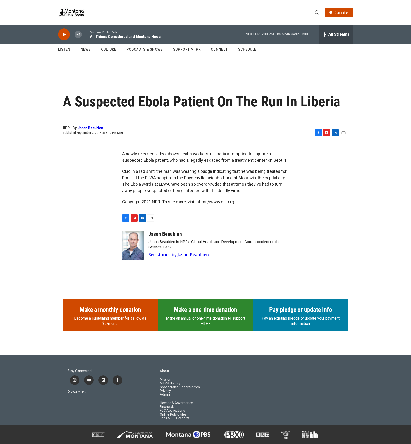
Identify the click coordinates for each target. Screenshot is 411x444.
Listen (64, 49)
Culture (108, 49)
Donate (340, 12)
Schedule (247, 49)
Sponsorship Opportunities (180, 387)
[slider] (86, 34)
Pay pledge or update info (300, 309)
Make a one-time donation (205, 309)
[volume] (78, 34)
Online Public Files (173, 414)
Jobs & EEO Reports (175, 418)
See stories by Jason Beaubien (178, 254)
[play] (64, 34)
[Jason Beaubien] (133, 245)
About (164, 371)
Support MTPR (187, 49)
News (86, 49)
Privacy (165, 391)
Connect (219, 49)
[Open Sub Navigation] (74, 49)
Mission (165, 379)
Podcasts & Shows (145, 49)
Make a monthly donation (110, 309)
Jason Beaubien (90, 127)
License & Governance (176, 403)
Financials (167, 407)
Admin (165, 394)
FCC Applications (172, 410)
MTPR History (170, 383)
